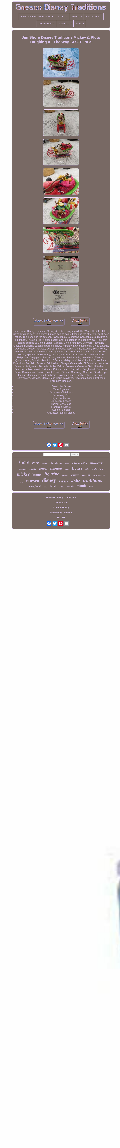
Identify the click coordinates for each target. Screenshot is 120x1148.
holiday (63, 481)
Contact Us (61, 502)
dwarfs (70, 486)
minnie (81, 486)
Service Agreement (61, 512)
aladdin (32, 469)
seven (67, 469)
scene (44, 464)
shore (24, 462)
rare (35, 463)
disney (49, 480)
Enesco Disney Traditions (61, 497)
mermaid (86, 475)
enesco (32, 480)
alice (87, 469)
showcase (96, 463)
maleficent (35, 486)
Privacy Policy (61, 507)
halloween (22, 469)
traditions (92, 480)
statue (45, 487)
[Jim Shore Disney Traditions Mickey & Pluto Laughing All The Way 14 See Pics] (61, 63)
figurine (51, 473)
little (21, 482)
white (75, 480)
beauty (37, 474)
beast (67, 464)
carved (75, 474)
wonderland (99, 475)
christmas (56, 463)
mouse (56, 468)
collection (97, 468)
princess (65, 475)
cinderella (79, 463)
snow (43, 468)
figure (77, 468)
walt (91, 486)
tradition (61, 487)
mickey (23, 474)
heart (53, 486)
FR (63, 517)
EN (58, 517)
